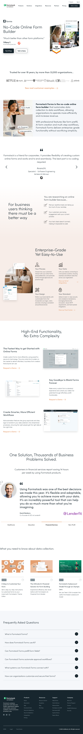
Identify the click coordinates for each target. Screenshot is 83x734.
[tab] (11, 524)
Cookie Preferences (72, 708)
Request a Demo (10, 368)
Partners (56, 6)
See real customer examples (39, 87)
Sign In (78, 2)
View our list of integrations (63, 282)
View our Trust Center (66, 310)
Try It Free (8, 51)
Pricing (64, 6)
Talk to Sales (74, 6)
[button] (21, 5)
